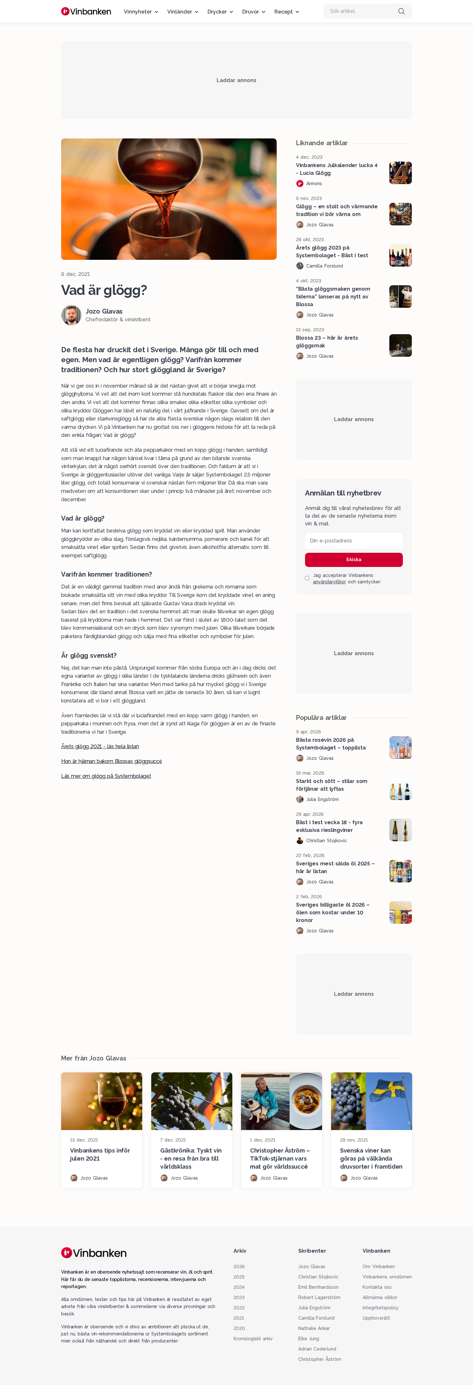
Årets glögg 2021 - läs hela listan (100, 746)
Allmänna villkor (380, 1297)
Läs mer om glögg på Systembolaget (106, 776)
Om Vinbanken (379, 1266)
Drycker (217, 12)
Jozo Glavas (312, 1266)
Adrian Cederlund (317, 1349)
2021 (239, 1318)
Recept (283, 12)
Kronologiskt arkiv (253, 1338)
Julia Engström (314, 1307)
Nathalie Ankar (314, 1328)
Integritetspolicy (381, 1307)
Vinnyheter (138, 12)
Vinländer (179, 12)
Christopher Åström (320, 1359)
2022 (239, 1307)
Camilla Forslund (316, 1318)
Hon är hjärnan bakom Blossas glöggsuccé (111, 761)
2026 (239, 1266)
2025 (239, 1276)
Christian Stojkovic (318, 1276)
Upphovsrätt (376, 1318)
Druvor (250, 12)
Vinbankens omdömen (387, 1276)
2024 (239, 1287)
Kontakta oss (377, 1287)
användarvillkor (329, 581)
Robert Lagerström (319, 1297)
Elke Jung (309, 1338)
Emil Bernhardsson (318, 1287)
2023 (239, 1297)
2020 (239, 1328)
